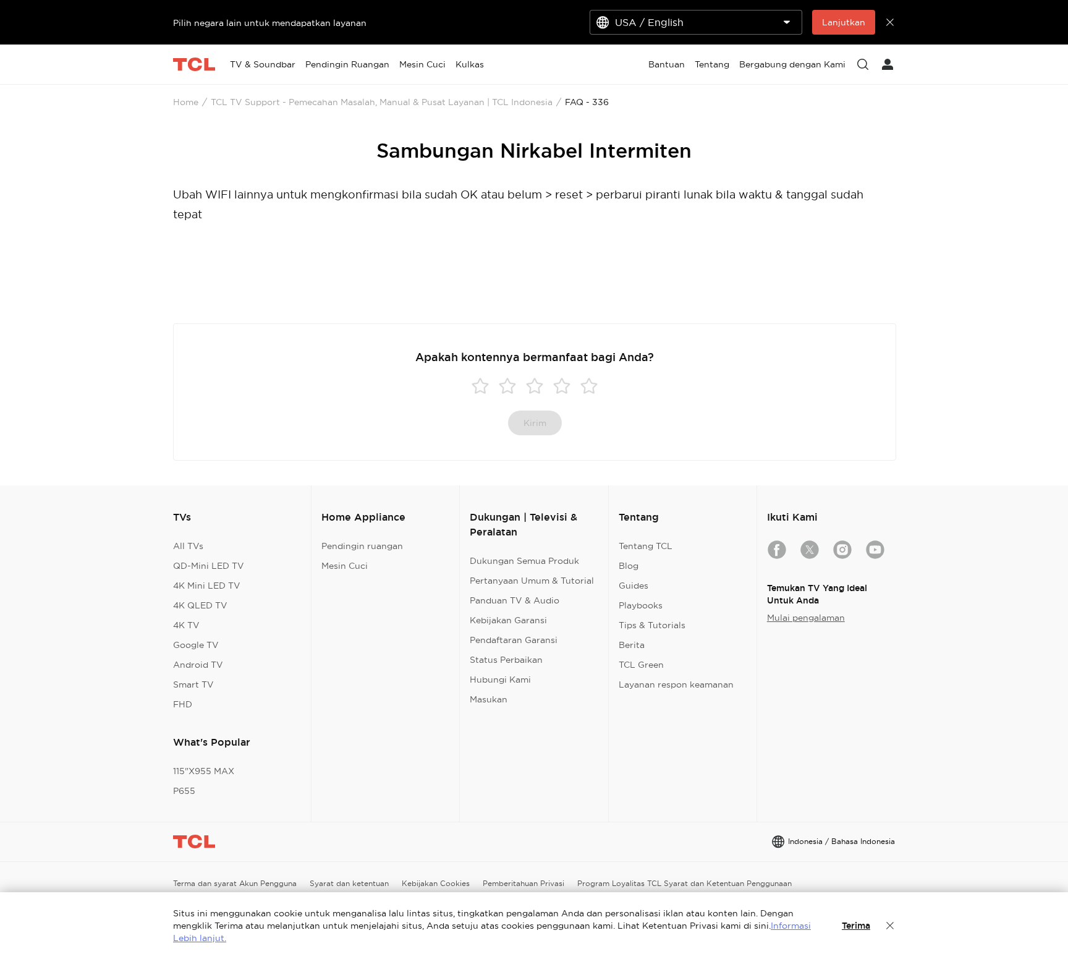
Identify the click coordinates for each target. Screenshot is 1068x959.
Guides (633, 585)
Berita (632, 644)
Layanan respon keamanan (676, 684)
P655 (184, 790)
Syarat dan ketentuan (349, 883)
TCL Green (641, 664)
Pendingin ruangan (362, 546)
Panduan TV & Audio (514, 600)
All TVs (188, 546)
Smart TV (193, 684)
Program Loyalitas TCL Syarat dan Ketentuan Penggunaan (684, 883)
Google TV (196, 644)
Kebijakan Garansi (508, 620)
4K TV (186, 625)
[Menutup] (890, 926)
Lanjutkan (843, 22)
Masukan (488, 699)
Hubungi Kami (500, 679)
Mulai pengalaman (806, 617)
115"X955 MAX (203, 771)
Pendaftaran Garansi (513, 640)
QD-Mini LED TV (208, 565)
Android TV (198, 664)
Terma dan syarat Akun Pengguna (235, 883)
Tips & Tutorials (652, 625)
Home (185, 102)
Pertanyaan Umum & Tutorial (532, 580)
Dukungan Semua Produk (524, 560)
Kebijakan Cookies (436, 883)
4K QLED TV (200, 605)
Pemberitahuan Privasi (523, 883)
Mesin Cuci (344, 565)
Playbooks (641, 605)
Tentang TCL (645, 546)
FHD (182, 704)
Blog (628, 565)
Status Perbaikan (506, 659)
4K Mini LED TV (206, 585)
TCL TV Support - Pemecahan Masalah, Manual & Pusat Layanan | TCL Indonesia (382, 102)
